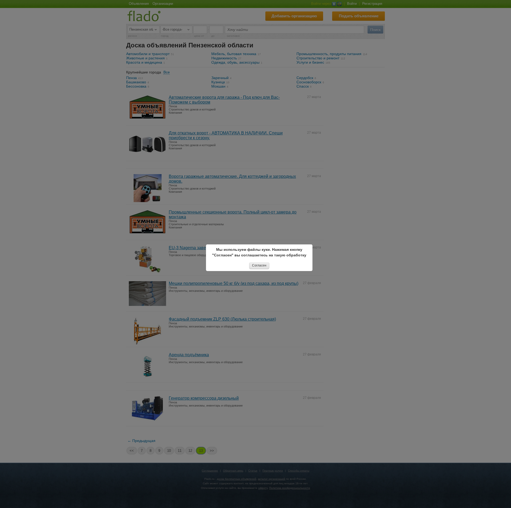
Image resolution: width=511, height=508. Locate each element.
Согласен (259, 265)
